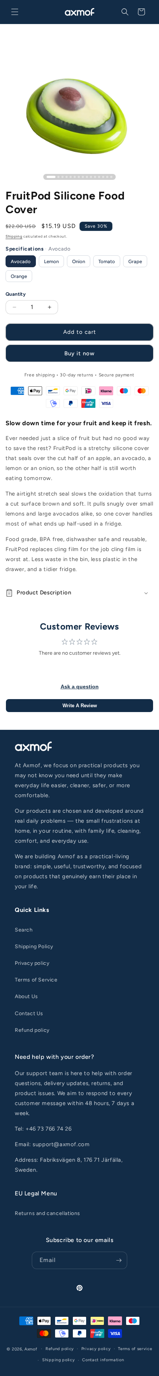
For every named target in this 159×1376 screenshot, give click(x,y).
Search (24, 930)
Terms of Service (36, 980)
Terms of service (135, 1348)
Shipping (14, 236)
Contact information (103, 1359)
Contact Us (29, 1013)
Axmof (30, 1348)
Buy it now (79, 353)
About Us (26, 996)
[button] (15, 12)
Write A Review (79, 705)
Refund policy (32, 1030)
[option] (21, 261)
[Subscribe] (119, 1260)
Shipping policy (58, 1359)
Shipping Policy (34, 946)
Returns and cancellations (47, 1213)
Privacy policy (32, 963)
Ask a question (80, 686)
